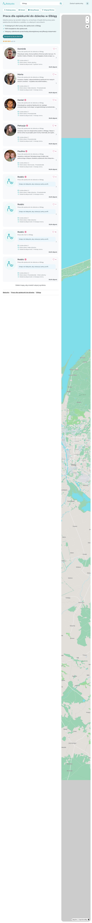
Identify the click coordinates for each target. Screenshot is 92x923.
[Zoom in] (87, 18)
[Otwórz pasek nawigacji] (87, 3)
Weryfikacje (34, 10)
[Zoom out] (87, 21)
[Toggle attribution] (89, 920)
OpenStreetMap (83, 919)
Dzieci (22, 10)
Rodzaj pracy (11, 10)
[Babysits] (8, 3)
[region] (76, 468)
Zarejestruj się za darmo (13, 36)
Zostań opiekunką (76, 3)
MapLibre (75, 919)
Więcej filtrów (49, 10)
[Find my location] (87, 26)
